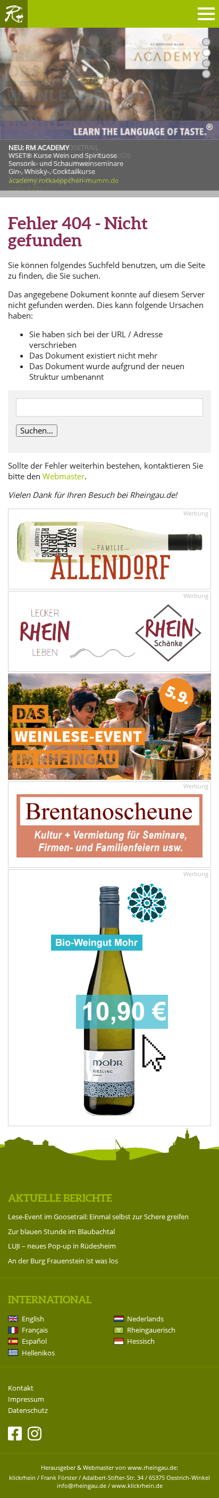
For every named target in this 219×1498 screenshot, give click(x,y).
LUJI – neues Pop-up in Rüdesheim (62, 1246)
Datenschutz (28, 1410)
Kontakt (20, 1388)
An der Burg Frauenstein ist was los (63, 1261)
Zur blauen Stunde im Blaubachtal (61, 1231)
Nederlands (145, 1319)
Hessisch (141, 1341)
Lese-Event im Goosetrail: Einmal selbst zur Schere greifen (98, 1216)
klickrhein (22, 1478)
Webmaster (64, 476)
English (33, 1319)
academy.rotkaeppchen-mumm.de (64, 180)
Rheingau (14, 14)
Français (35, 1330)
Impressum (26, 1399)
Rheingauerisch (151, 1330)
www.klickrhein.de (137, 1485)
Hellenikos (38, 1353)
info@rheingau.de (81, 1485)
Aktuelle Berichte (60, 1198)
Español (34, 1341)
